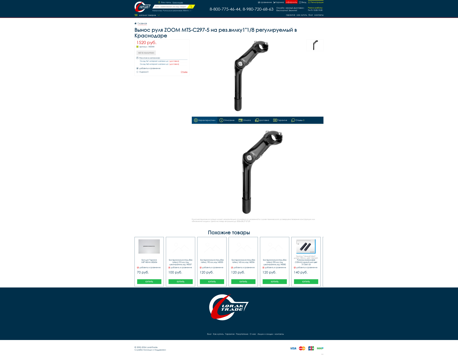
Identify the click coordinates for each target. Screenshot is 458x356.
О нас (253, 334)
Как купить (302, 15)
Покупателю (242, 334)
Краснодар (178, 2)
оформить (291, 2)
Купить (149, 281)
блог (311, 15)
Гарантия (290, 15)
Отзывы (184, 72)
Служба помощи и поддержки (150, 349)
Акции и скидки (265, 334)
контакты (318, 15)
